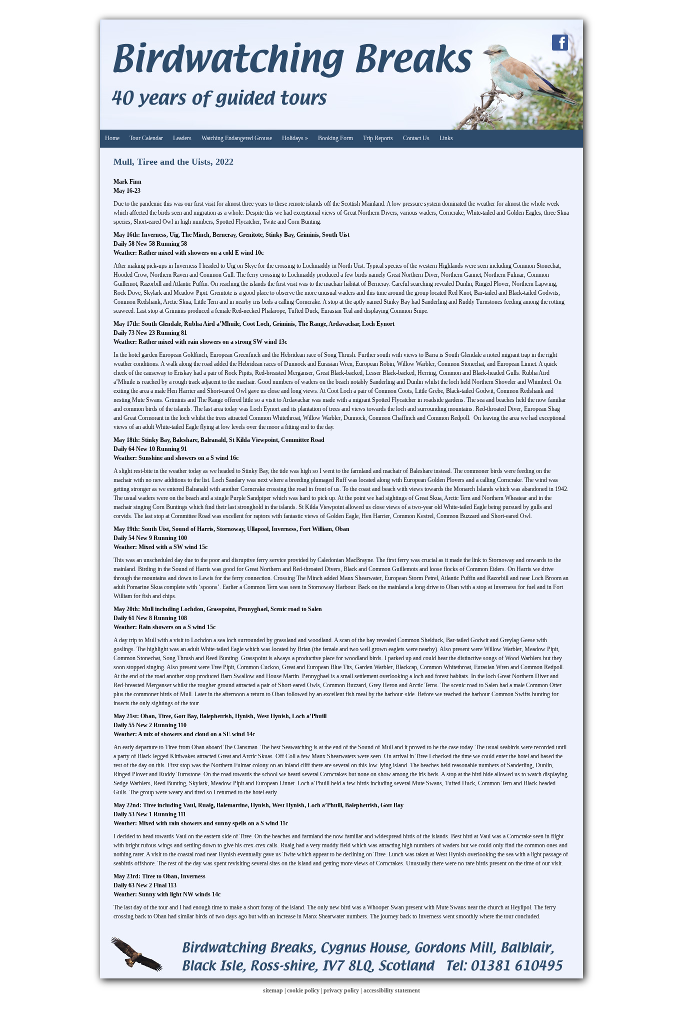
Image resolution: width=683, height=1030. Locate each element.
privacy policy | (344, 990)
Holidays (295, 138)
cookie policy (303, 990)
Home (112, 138)
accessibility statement (392, 990)
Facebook (560, 43)
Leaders (182, 138)
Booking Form (335, 138)
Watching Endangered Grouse (237, 138)
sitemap (273, 990)
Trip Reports (378, 138)
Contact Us (416, 138)
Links (446, 138)
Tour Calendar (146, 138)
